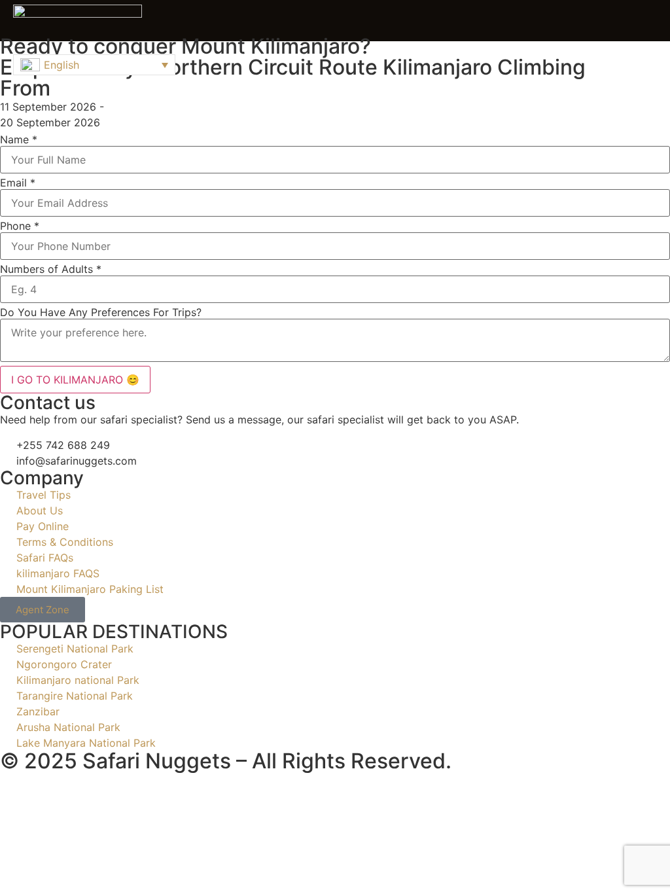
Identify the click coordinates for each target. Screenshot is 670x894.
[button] (653, 21)
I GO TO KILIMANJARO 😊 (75, 379)
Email (17, 182)
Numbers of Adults (50, 269)
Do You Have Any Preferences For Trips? (101, 312)
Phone (19, 226)
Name (18, 139)
